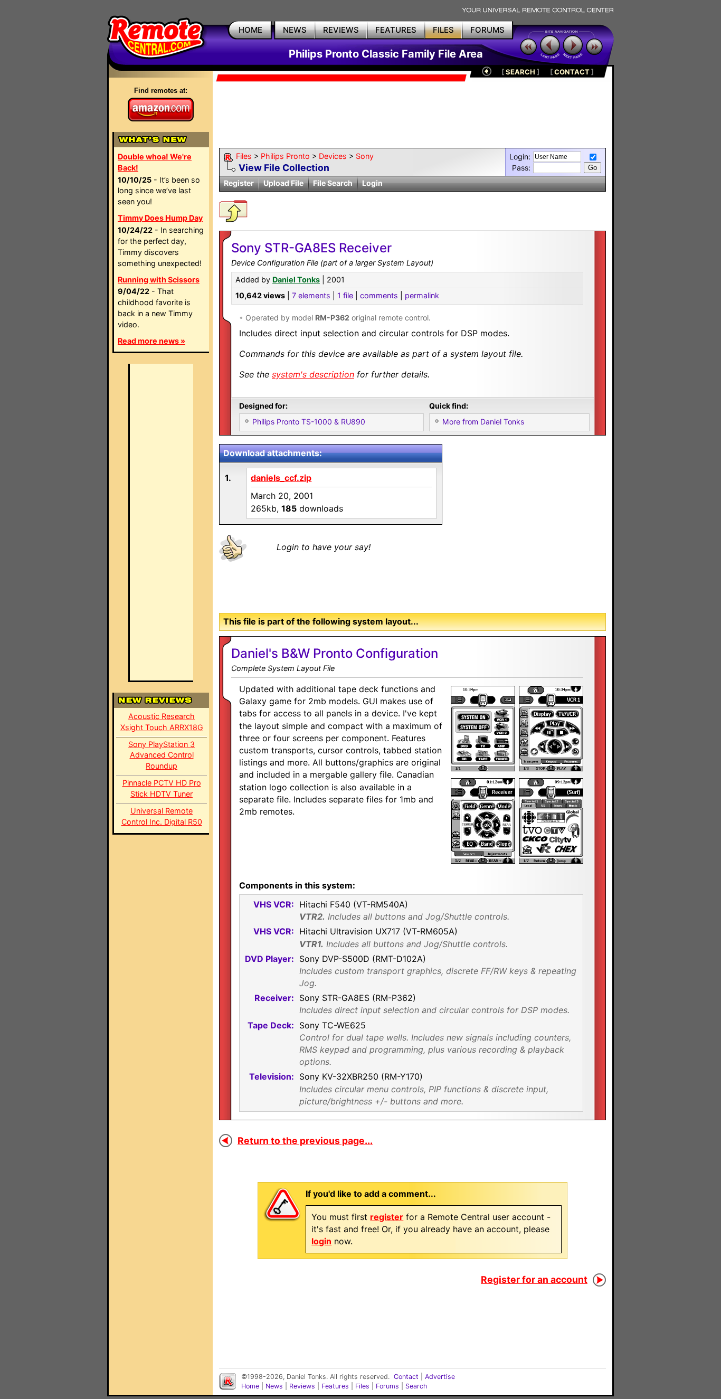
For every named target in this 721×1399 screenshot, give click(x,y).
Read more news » (151, 340)
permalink (422, 295)
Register (239, 182)
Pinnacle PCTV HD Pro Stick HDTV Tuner (161, 788)
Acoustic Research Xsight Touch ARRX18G (161, 722)
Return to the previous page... (305, 1140)
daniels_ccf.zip (281, 477)
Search (416, 1386)
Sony (365, 156)
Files (244, 156)
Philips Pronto (285, 156)
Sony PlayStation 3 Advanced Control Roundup (161, 755)
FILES (443, 30)
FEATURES (395, 30)
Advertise (440, 1377)
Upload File (283, 182)
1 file (345, 295)
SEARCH (520, 72)
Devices (333, 156)
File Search (333, 182)
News (274, 1386)
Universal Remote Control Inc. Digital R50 (161, 816)
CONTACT (572, 72)
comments (379, 295)
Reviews (302, 1386)
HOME (250, 30)
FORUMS (487, 30)
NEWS (295, 30)
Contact (406, 1377)
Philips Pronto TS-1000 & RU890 (308, 421)
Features (335, 1386)
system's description (313, 374)
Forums (387, 1386)
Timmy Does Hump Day (160, 217)
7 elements (311, 295)
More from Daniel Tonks (483, 421)
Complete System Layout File (283, 668)
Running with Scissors (159, 279)
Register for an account (534, 1279)
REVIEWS (341, 30)
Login (372, 182)
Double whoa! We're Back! (155, 162)
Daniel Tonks (296, 279)
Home (250, 1386)
